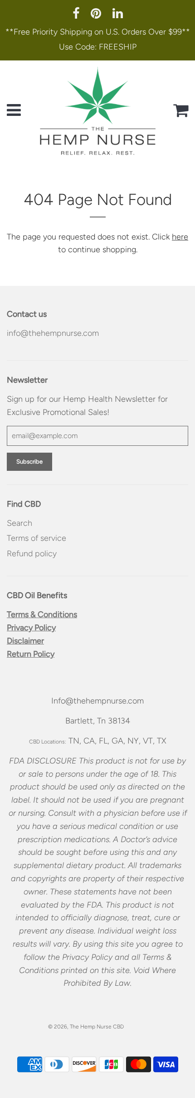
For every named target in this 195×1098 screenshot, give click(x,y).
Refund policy (32, 554)
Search (19, 523)
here (180, 237)
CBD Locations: (47, 742)
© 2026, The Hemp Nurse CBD (86, 1026)
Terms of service (36, 538)
